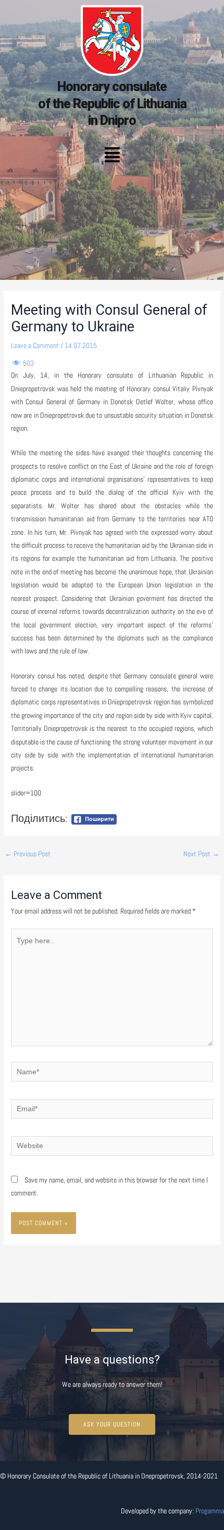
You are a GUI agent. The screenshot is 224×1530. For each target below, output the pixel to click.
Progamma (209, 1511)
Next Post (201, 854)
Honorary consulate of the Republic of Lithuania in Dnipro (112, 103)
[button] (112, 155)
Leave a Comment (35, 345)
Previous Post (28, 854)
